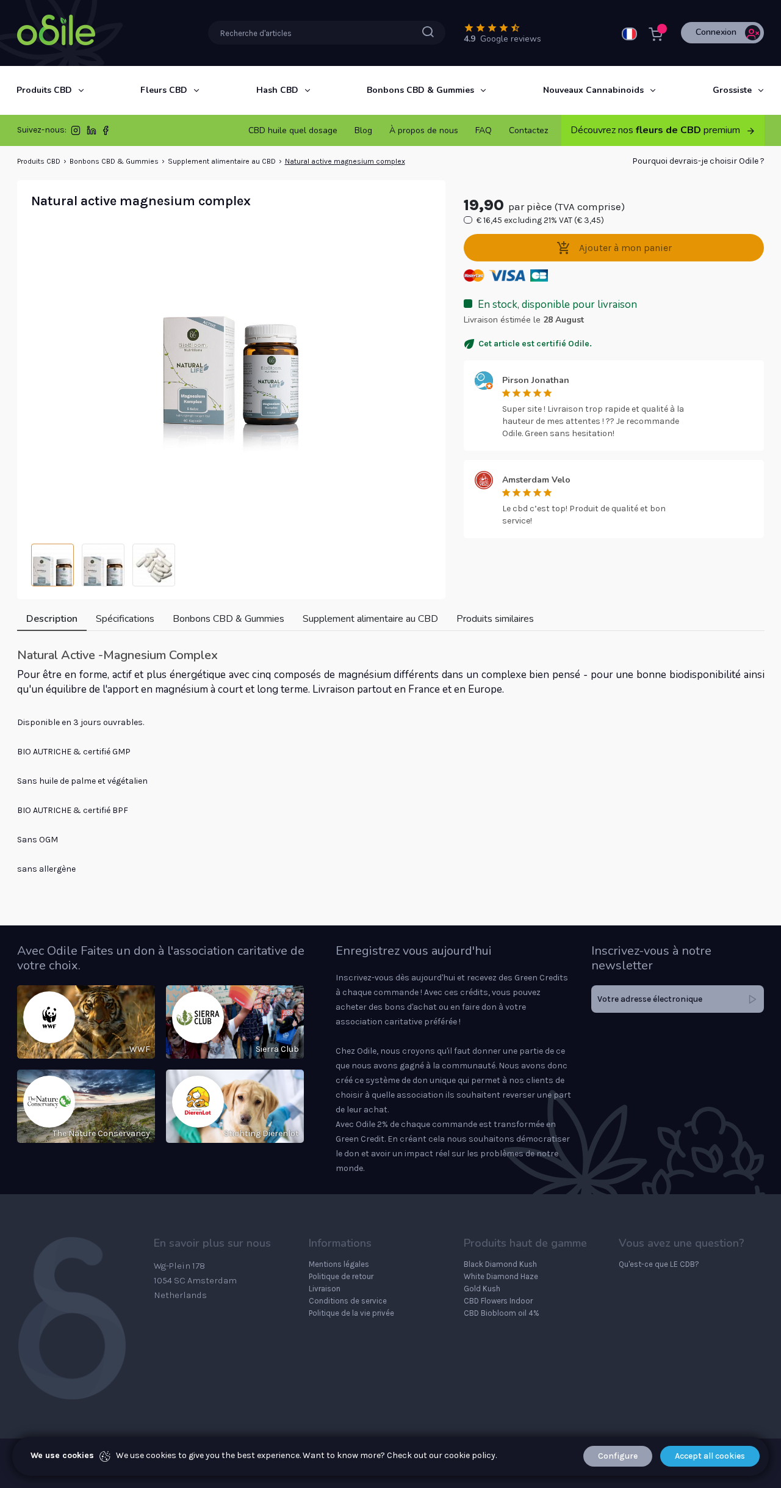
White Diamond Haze (501, 1276)
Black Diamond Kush (500, 1264)
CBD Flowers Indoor (498, 1300)
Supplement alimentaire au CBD (222, 161)
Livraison (324, 1288)
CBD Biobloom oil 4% (501, 1313)
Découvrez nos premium (656, 130)
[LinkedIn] (91, 133)
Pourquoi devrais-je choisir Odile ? (698, 161)
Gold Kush (482, 1288)
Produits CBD (38, 161)
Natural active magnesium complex (345, 161)
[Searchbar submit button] (428, 32)
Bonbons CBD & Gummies (114, 161)
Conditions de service (348, 1300)
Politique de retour (341, 1276)
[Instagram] (76, 133)
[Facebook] (105, 133)
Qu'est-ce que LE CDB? (659, 1264)
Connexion (716, 32)
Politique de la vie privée (351, 1313)
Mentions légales (339, 1264)
